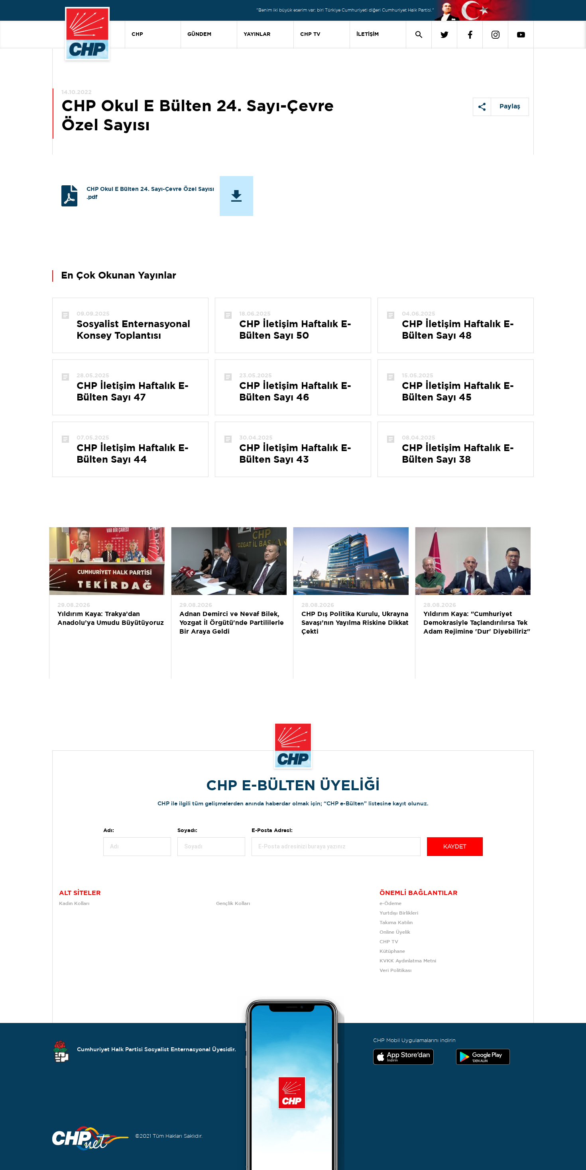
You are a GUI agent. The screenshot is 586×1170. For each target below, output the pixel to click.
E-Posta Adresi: (272, 830)
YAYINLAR (257, 34)
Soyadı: (187, 830)
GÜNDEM (199, 34)
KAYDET (454, 846)
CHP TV (310, 34)
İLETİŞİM (367, 34)
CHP (137, 34)
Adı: (108, 830)
